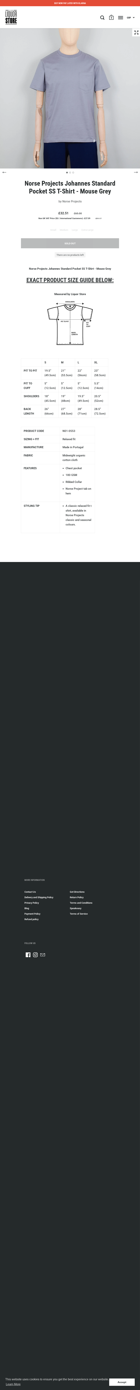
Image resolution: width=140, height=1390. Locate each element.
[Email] (42, 954)
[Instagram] (35, 954)
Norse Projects (72, 201)
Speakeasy (75, 908)
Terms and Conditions (81, 902)
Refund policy (31, 919)
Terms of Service (79, 913)
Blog (26, 908)
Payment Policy (32, 913)
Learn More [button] (13, 1384)
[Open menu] (120, 18)
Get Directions (77, 891)
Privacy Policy (31, 902)
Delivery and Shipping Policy (38, 897)
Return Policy (76, 897)
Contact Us (30, 891)
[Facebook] (28, 954)
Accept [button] (122, 1382)
